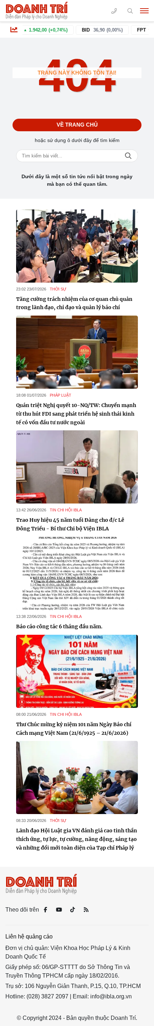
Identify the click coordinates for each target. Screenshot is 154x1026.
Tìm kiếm (128, 156)
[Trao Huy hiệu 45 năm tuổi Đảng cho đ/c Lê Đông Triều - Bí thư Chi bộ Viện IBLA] (77, 466)
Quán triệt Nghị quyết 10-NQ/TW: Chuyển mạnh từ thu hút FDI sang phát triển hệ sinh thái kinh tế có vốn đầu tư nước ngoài (76, 414)
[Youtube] (58, 910)
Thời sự (58, 289)
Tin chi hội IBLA (66, 510)
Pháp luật (60, 395)
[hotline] (114, 11)
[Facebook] (45, 910)
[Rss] (86, 910)
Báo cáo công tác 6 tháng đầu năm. (59, 626)
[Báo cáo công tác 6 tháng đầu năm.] (77, 573)
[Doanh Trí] (37, 11)
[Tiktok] (72, 910)
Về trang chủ (77, 125)
